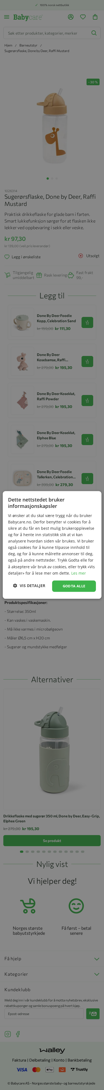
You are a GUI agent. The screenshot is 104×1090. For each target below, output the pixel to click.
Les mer (78, 573)
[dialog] (52, 545)
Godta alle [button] (74, 585)
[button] (29, 585)
